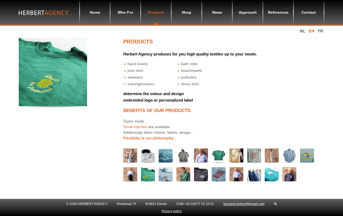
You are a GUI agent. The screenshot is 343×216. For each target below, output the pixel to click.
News (217, 12)
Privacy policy (172, 211)
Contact (308, 12)
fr (320, 31)
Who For (125, 12)
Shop (186, 12)
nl (302, 31)
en (311, 31)
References (278, 12)
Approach (248, 12)
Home (95, 12)
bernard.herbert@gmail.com (243, 204)
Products (156, 12)
